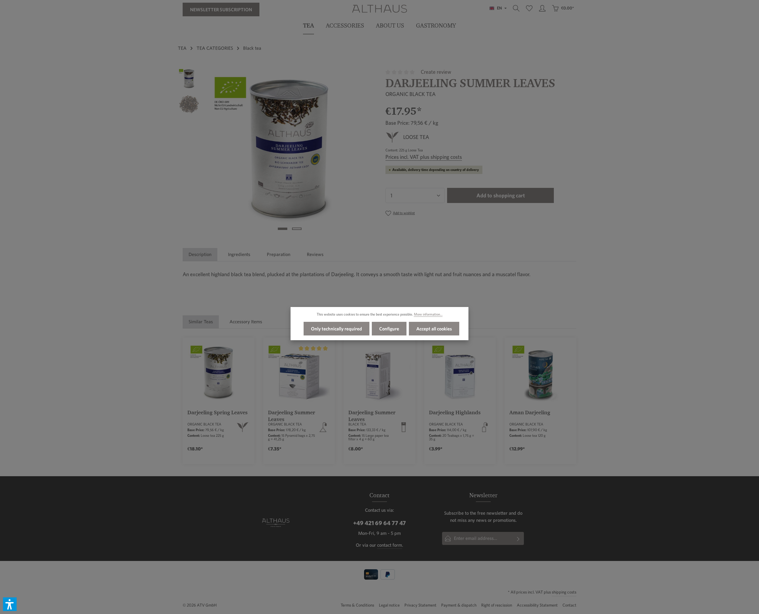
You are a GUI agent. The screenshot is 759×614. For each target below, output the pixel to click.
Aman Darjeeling (529, 412)
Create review (436, 72)
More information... (428, 314)
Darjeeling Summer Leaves (291, 415)
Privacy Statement (420, 605)
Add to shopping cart (500, 195)
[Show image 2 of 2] (297, 229)
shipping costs (564, 592)
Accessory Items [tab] (245, 321)
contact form (389, 545)
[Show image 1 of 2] (282, 229)
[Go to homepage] (379, 8)
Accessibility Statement (537, 605)
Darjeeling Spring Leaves (217, 412)
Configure (389, 328)
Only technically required (336, 328)
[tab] (200, 254)
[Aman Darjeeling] (540, 373)
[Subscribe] (518, 538)
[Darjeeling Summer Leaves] (289, 151)
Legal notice (389, 605)
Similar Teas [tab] (201, 321)
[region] (276, 151)
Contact (569, 605)
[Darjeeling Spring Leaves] (218, 373)
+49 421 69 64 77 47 (379, 523)
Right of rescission (496, 605)
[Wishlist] (529, 8)
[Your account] (542, 8)
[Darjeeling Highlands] (460, 373)
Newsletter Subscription (221, 9)
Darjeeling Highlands (455, 412)
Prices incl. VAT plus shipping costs (423, 157)
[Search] (516, 8)
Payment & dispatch (458, 605)
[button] (10, 604)
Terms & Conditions (357, 605)
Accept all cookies (434, 328)
